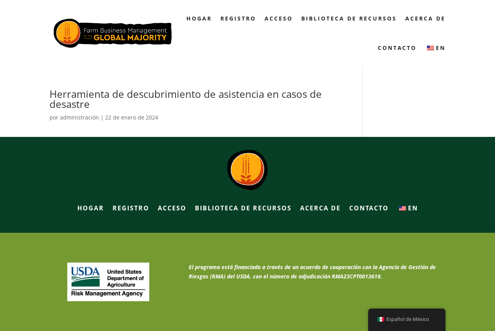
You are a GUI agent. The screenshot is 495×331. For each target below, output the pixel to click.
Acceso (279, 18)
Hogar (199, 18)
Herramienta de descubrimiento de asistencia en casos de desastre (186, 99)
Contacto (397, 47)
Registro (238, 18)
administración (79, 117)
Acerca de (425, 18)
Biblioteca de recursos (349, 18)
